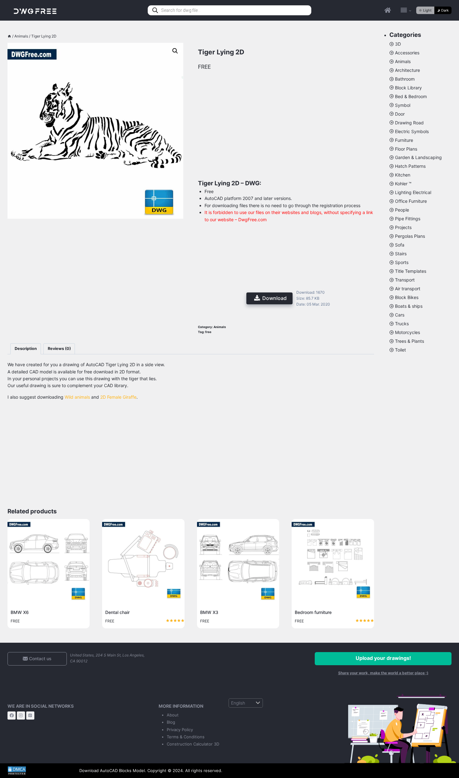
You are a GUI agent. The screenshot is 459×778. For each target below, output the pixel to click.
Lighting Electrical (413, 192)
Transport (405, 279)
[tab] (25, 348)
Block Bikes (406, 297)
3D (398, 44)
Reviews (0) (59, 348)
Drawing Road (409, 122)
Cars (399, 314)
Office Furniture (411, 201)
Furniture (404, 140)
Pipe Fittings (407, 218)
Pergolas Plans (410, 236)
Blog (171, 722)
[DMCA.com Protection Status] (38, 771)
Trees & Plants (409, 341)
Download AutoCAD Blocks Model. (112, 770)
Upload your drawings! (383, 658)
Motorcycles (407, 332)
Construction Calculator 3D (193, 743)
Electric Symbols (412, 131)
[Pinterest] (30, 715)
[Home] (9, 36)
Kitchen (402, 174)
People (402, 209)
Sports (401, 262)
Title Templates (410, 271)
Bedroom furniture (313, 612)
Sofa (399, 244)
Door (400, 114)
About (173, 714)
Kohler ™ (403, 183)
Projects (403, 227)
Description (26, 348)
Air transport (407, 288)
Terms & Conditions (186, 736)
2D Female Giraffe (118, 397)
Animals (220, 327)
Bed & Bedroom (411, 96)
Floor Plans (406, 149)
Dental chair (117, 612)
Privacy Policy (180, 729)
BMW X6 (20, 612)
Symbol (402, 105)
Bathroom (405, 79)
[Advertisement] (95, 255)
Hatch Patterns (410, 166)
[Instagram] (21, 715)
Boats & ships (408, 306)
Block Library (408, 87)
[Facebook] (11, 715)
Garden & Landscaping (418, 157)
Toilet (400, 349)
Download (274, 298)
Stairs (401, 253)
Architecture (407, 70)
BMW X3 (209, 612)
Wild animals (77, 397)
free (208, 332)
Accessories (407, 52)
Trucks (402, 323)
